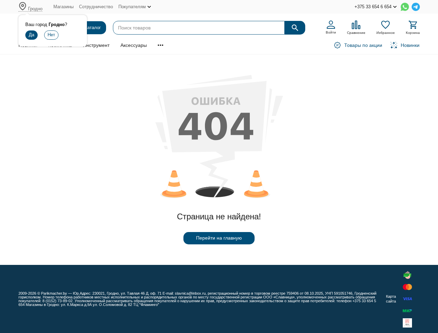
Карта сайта (391, 298)
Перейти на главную (219, 238)
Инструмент (96, 45)
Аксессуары (133, 45)
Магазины (63, 6)
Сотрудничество (96, 6)
